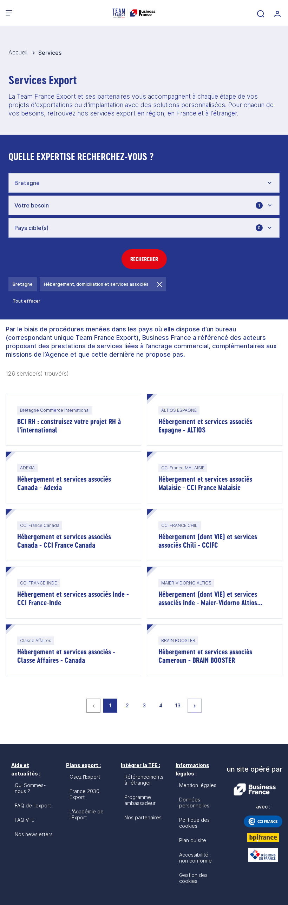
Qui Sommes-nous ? (30, 788)
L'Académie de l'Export (87, 814)
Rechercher (144, 259)
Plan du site (192, 840)
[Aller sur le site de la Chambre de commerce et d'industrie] (263, 821)
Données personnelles (194, 802)
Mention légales (197, 785)
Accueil (18, 52)
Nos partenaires (143, 817)
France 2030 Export (84, 794)
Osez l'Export (85, 777)
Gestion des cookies (193, 878)
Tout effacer (26, 301)
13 (180, 705)
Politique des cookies (194, 823)
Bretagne (23, 284)
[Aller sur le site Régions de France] (263, 855)
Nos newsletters (34, 834)
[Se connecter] (276, 13)
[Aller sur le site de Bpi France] (263, 837)
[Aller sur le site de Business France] (254, 789)
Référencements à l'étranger (143, 780)
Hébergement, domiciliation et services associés (96, 284)
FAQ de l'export (33, 805)
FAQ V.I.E (24, 820)
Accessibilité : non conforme (195, 858)
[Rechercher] (259, 13)
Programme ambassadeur (140, 800)
